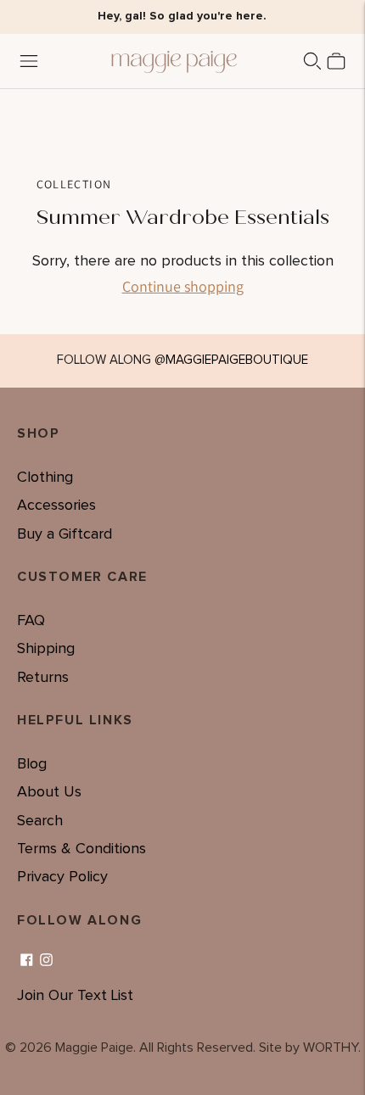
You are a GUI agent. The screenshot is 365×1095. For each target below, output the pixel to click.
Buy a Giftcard (64, 534)
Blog (32, 764)
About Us (49, 792)
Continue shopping (183, 286)
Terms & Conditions (81, 849)
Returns (43, 677)
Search (40, 821)
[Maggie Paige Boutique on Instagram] (46, 960)
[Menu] (29, 61)
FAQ (31, 621)
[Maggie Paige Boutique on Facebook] (26, 960)
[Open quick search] (312, 61)
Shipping (46, 648)
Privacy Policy (62, 877)
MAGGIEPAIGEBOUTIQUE (237, 360)
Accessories (56, 505)
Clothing (45, 477)
